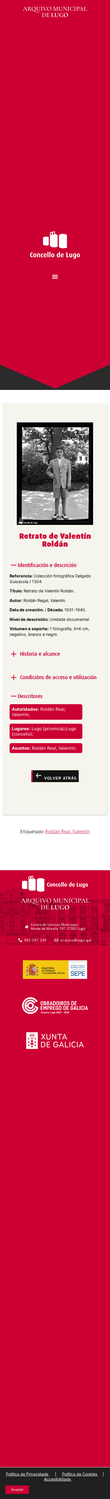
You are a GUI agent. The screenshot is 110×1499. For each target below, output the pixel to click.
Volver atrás (60, 778)
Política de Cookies (80, 1474)
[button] (55, 276)
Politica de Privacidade (27, 1474)
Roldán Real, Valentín (67, 831)
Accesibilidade (58, 1479)
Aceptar (17, 1489)
